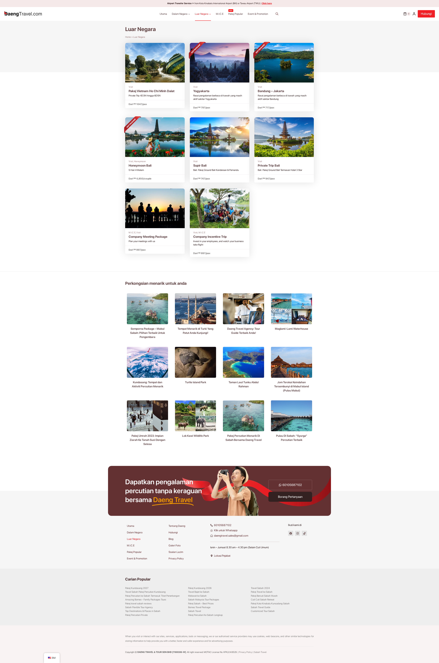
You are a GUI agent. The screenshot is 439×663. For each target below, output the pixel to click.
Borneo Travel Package (199, 607)
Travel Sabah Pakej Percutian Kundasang (145, 591)
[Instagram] (297, 533)
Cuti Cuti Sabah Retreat (262, 599)
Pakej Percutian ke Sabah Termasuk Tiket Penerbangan (152, 595)
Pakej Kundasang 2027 (137, 588)
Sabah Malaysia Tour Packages (203, 599)
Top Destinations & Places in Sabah (142, 611)
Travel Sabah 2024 (260, 588)
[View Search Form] (277, 14)
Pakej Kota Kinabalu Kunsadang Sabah (270, 603)
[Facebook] (290, 533)
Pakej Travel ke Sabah (261, 591)
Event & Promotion (258, 13)
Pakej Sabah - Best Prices (201, 603)
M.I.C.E (219, 13)
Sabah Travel (194, 611)
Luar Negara (133, 539)
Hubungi (426, 13)
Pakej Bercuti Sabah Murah (264, 595)
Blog (171, 539)
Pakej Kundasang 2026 (199, 588)
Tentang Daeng (177, 525)
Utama (163, 13)
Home (128, 37)
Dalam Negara (135, 532)
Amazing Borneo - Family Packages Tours (145, 599)
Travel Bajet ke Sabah (198, 591)
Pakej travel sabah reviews (138, 603)
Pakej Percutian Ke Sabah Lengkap (205, 615)
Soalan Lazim (176, 552)
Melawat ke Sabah (197, 595)
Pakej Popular (235, 12)
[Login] (414, 13)
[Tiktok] (304, 533)
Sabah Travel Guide (260, 607)
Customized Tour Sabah (263, 611)
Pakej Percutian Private (136, 615)
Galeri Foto (175, 545)
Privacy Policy (176, 558)
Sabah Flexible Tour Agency (139, 607)
